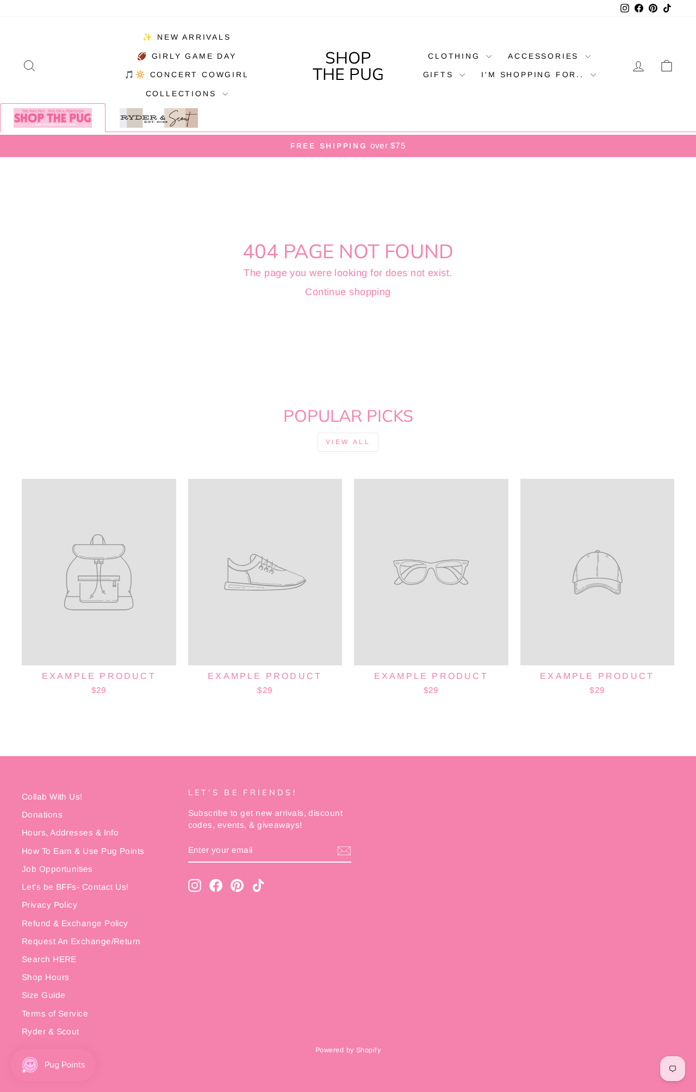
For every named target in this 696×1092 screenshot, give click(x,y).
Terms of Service (55, 1013)
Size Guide (44, 995)
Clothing (455, 56)
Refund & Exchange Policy (75, 923)
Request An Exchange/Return (81, 941)
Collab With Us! (52, 796)
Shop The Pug (348, 65)
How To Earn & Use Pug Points (83, 851)
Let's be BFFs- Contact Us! (75, 886)
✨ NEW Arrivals (186, 37)
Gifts (440, 74)
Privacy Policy (49, 904)
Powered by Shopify (348, 1050)
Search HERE (49, 959)
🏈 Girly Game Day (187, 56)
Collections (183, 93)
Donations (42, 814)
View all (348, 442)
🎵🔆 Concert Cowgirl (186, 74)
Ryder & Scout (50, 1031)
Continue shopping (348, 291)
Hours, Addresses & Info (70, 832)
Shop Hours (46, 977)
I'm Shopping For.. (534, 74)
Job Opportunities (57, 868)
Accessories (545, 56)
